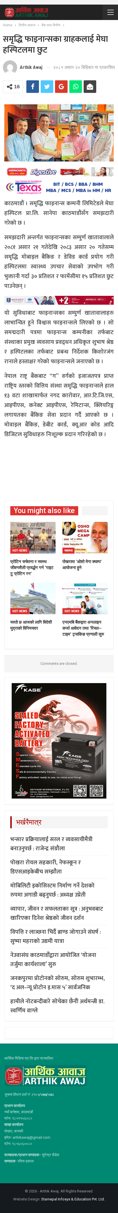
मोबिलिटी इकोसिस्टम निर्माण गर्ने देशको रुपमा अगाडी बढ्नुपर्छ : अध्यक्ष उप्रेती (52, 890)
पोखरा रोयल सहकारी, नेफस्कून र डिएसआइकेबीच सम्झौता (45, 867)
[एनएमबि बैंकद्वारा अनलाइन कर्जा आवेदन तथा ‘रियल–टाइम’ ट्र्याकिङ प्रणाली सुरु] (85, 598)
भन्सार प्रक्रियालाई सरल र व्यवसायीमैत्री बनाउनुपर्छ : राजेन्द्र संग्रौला (51, 844)
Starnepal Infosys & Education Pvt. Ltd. (73, 1199)
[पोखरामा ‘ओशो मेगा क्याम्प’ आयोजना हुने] (85, 538)
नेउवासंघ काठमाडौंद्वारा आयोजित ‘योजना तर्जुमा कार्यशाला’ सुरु (53, 959)
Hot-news (19, 550)
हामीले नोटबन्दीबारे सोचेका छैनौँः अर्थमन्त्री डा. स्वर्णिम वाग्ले (57, 1006)
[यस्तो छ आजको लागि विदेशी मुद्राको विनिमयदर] (33, 598)
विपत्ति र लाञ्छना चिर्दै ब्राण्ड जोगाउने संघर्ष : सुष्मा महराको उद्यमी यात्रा (55, 936)
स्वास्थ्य (68, 550)
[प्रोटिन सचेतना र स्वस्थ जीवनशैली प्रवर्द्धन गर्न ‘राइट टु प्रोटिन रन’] (33, 538)
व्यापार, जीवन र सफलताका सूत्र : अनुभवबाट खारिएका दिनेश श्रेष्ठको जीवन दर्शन (56, 913)
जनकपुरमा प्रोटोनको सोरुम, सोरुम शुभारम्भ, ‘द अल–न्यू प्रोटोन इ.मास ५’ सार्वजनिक (57, 982)
